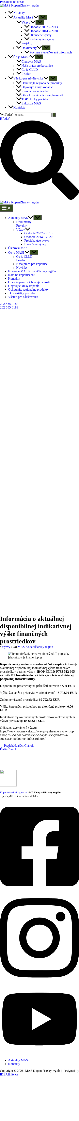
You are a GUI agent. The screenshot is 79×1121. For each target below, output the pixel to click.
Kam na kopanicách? (21, 275)
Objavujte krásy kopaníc (23, 286)
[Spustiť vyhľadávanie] (54, 115)
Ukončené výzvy (35, 244)
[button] (35, 17)
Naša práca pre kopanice (32, 264)
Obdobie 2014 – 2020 (38, 237)
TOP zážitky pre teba (21, 293)
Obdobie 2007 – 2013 (38, 233)
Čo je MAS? (16, 252)
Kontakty (14, 278)
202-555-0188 (9, 307)
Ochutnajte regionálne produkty (28, 289)
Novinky (22, 267)
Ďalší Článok (10, 749)
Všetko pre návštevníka (23, 297)
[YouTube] (39, 1053)
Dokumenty (23, 222)
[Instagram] (39, 982)
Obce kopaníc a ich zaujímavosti (29, 282)
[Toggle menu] (37, 217)
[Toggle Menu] (42, 17)
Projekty (21, 225)
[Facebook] (39, 890)
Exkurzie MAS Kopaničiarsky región (32, 271)
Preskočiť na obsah (12, 1)
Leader (20, 260)
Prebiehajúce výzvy (36, 240)
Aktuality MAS (18, 217)
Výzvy (20, 229)
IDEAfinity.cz (9, 1074)
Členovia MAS (18, 248)
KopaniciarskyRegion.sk (13, 792)
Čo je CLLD (24, 256)
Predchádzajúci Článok (17, 745)
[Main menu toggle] (6, 208)
